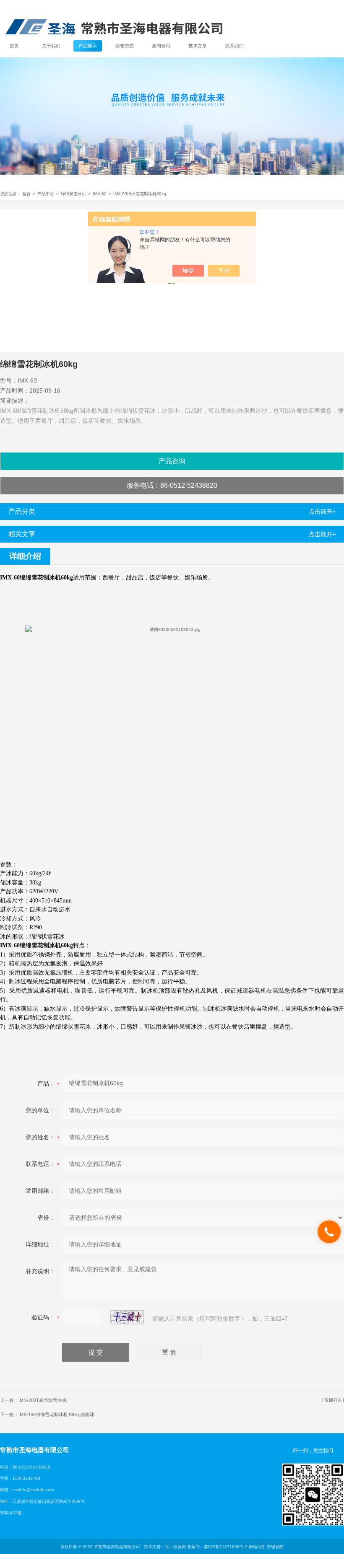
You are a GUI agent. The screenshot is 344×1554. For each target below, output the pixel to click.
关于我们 (51, 45)
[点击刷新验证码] (127, 1317)
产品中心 (45, 193)
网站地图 (257, 1546)
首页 (14, 45)
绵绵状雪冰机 (73, 193)
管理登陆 (275, 1546)
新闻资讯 (161, 45)
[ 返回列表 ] (333, 1400)
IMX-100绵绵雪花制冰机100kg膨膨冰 (56, 1414)
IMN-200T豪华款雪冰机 (42, 1400)
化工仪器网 (175, 1546)
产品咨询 (172, 461)
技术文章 (197, 45)
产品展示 (87, 45)
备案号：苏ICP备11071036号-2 (217, 1546)
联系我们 (234, 45)
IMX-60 (100, 193)
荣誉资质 (124, 45)
